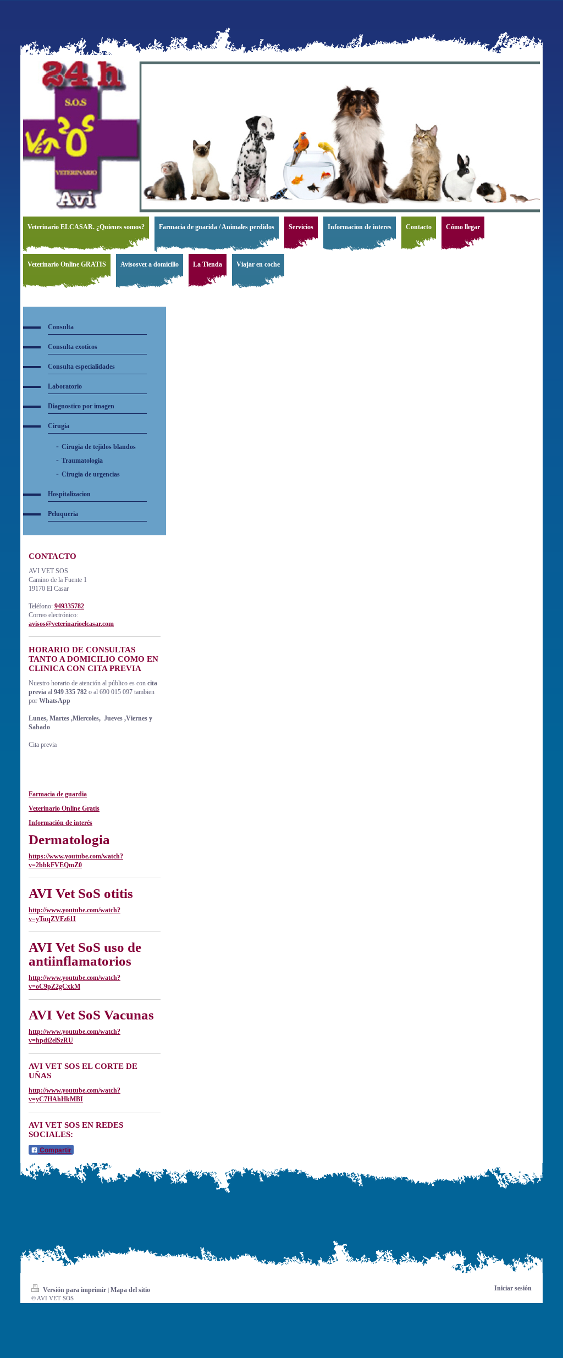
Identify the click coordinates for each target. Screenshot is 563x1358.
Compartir (54, 1150)
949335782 (69, 606)
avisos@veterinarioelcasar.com (71, 624)
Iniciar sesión (513, 1288)
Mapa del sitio (130, 1290)
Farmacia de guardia (58, 794)
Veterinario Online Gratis (64, 808)
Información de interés (60, 823)
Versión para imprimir (74, 1290)
